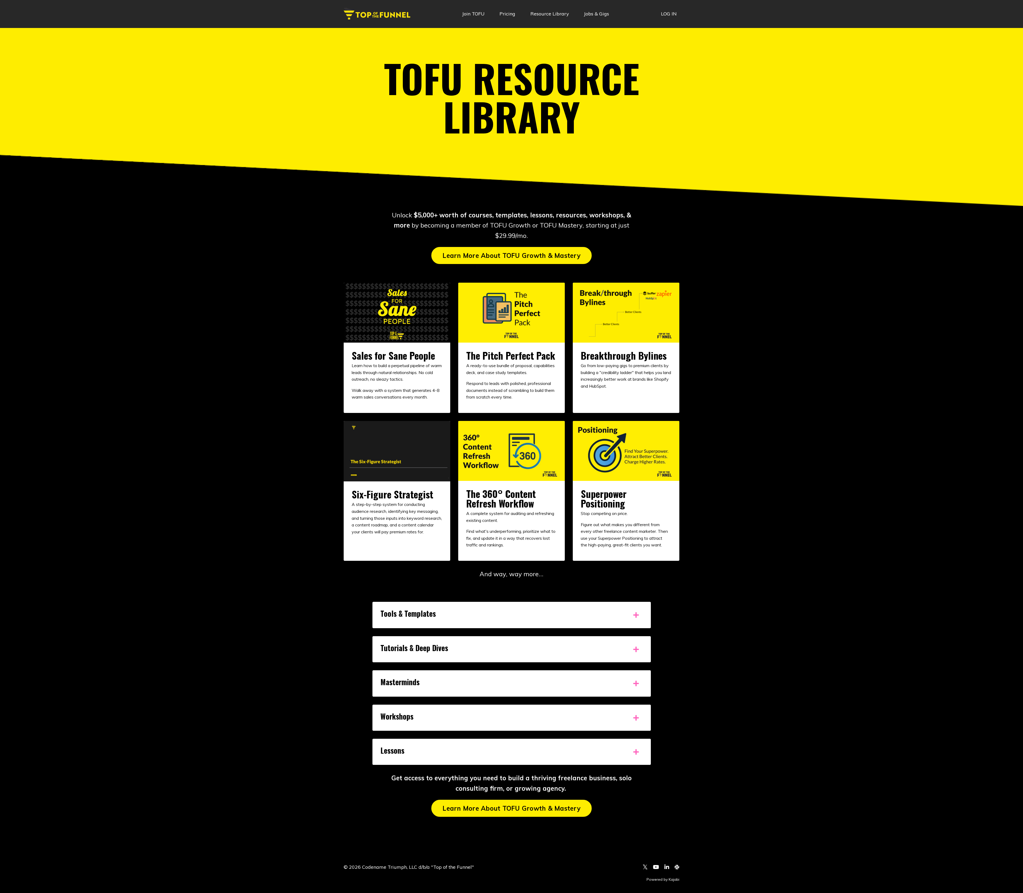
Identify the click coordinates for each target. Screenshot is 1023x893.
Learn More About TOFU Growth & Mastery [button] (511, 255)
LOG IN (669, 14)
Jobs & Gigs (596, 14)
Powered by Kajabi (663, 879)
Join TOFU (473, 14)
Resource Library (549, 14)
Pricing (507, 14)
